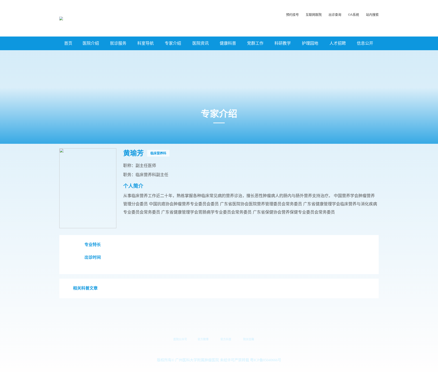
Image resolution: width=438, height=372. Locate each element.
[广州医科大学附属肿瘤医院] (61, 18)
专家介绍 (173, 43)
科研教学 (282, 43)
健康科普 (228, 43)
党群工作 (255, 43)
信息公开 (365, 43)
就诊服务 (118, 43)
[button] (372, 12)
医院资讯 (200, 43)
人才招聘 (337, 43)
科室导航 (145, 43)
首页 (68, 43)
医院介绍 (91, 43)
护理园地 (310, 43)
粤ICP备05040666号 (265, 360)
